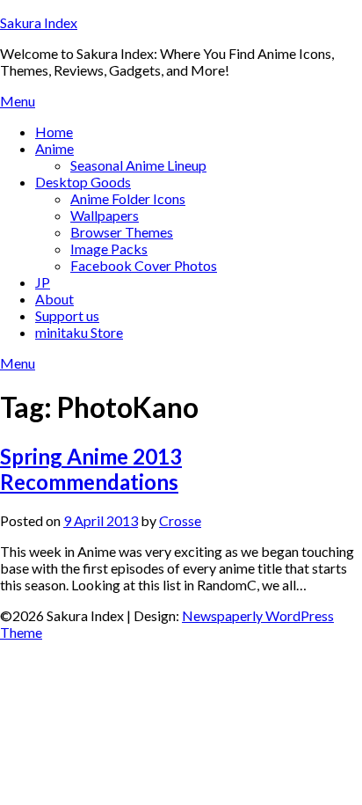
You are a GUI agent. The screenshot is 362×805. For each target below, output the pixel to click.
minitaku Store (79, 332)
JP (42, 282)
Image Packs (109, 248)
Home (54, 131)
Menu (17, 100)
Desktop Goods (83, 181)
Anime (54, 148)
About (54, 298)
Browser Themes (121, 231)
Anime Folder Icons (127, 198)
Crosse (180, 520)
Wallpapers (104, 215)
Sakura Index (38, 22)
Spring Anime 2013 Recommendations (91, 468)
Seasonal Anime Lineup (138, 165)
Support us (67, 315)
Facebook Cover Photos (143, 265)
